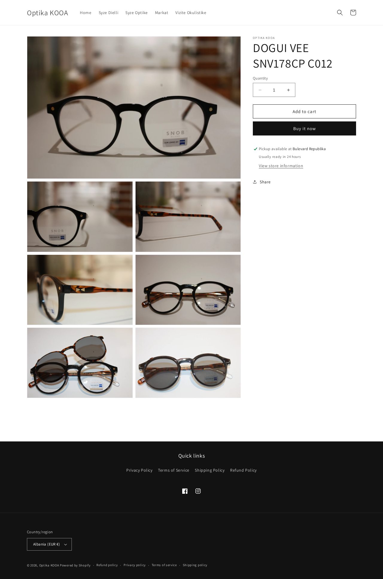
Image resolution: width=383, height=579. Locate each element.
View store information (281, 165)
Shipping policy (195, 565)
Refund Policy (243, 470)
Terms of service (164, 565)
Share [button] (265, 182)
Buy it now (304, 129)
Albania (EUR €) (46, 544)
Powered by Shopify (75, 565)
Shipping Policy (209, 470)
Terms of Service (173, 470)
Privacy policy (135, 565)
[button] (339, 12)
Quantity (260, 78)
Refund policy (107, 565)
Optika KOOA (49, 565)
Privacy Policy (139, 470)
